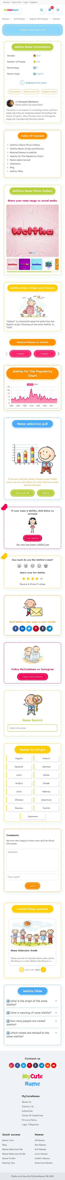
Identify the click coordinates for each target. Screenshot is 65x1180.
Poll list (45, 493)
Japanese (33, 816)
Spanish (19, 766)
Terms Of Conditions (32, 1115)
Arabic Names (42, 1158)
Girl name (15, 91)
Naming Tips (8, 1162)
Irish (19, 791)
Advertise (27, 1110)
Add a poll (21, 493)
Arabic (19, 783)
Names (6, 2)
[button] (58, 231)
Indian (46, 774)
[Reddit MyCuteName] (47, 1065)
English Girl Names (39, 18)
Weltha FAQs (16, 171)
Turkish (46, 808)
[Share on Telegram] (50, 629)
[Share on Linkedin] (22, 629)
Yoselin (20, 353)
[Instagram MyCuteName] (11, 1065)
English (19, 758)
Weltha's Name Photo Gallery (24, 144)
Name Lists (8, 1140)
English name (49, 91)
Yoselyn (44, 353)
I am (32, 538)
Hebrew (46, 791)
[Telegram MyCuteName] (41, 1065)
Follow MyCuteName (32, 676)
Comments (15, 163)
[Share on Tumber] (43, 629)
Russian (19, 808)
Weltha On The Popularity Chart (26, 156)
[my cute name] (32, 1079)
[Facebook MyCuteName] (17, 1065)
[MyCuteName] (11, 10)
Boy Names (40, 1144)
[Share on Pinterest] (36, 629)
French (46, 758)
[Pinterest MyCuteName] (29, 1065)
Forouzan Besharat (28, 101)
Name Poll (16, 2)
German (46, 766)
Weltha (56, 18)
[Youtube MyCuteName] (53, 1065)
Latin (19, 774)
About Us (26, 1101)
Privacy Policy (29, 1119)
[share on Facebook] (16, 629)
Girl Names (19, 18)
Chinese (19, 799)
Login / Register (31, 2)
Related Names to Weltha (23, 152)
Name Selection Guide (13, 1153)
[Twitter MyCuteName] (23, 1065)
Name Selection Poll (12, 1149)
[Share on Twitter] (29, 629)
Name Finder (9, 1158)
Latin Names (41, 1153)
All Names (40, 1140)
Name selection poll (19, 159)
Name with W (31, 91)
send (32, 885)
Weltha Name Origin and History (26, 148)
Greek (46, 783)
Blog (11, 167)
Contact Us (28, 1106)
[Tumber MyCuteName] (35, 1065)
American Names (43, 1162)
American (46, 799)
